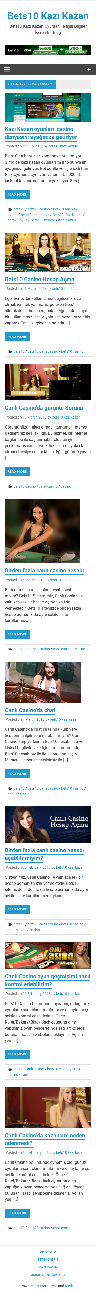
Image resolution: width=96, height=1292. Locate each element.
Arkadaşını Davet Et (48, 1275)
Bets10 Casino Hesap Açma (39, 279)
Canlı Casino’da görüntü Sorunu (44, 408)
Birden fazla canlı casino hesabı (44, 570)
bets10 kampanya (35, 215)
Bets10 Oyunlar (42, 220)
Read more (17, 194)
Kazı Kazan (67, 220)
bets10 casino (39, 209)
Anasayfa (48, 1252)
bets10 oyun (17, 220)
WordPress (48, 1286)
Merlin (70, 1286)
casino (66, 486)
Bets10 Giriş (48, 1259)
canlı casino (48, 486)
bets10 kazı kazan (62, 146)
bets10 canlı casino (43, 351)
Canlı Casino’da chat (30, 710)
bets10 (19, 209)
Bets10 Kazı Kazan (48, 16)
